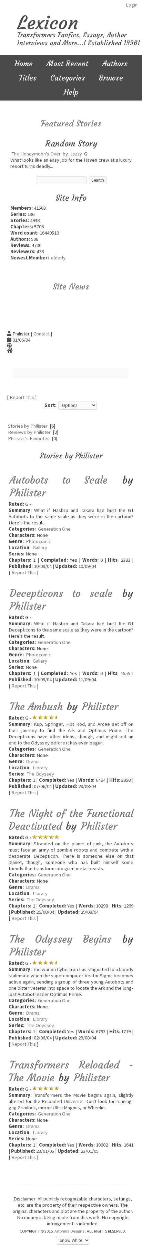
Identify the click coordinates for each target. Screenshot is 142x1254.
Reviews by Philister (29, 432)
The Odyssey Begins (60, 939)
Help (71, 92)
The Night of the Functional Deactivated (71, 820)
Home (23, 63)
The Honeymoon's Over (36, 154)
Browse (111, 78)
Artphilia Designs (69, 1231)
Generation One (54, 529)
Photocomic (38, 541)
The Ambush (36, 706)
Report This (22, 397)
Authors (115, 63)
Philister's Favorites (29, 438)
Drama (33, 761)
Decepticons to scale (61, 593)
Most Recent (67, 63)
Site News (71, 287)
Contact (41, 334)
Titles (28, 78)
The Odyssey (40, 774)
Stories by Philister (28, 426)
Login (132, 5)
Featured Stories (71, 123)
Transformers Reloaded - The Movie (71, 1071)
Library (40, 767)
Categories (67, 78)
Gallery (40, 547)
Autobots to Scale (59, 480)
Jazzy (76, 154)
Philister (28, 492)
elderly (58, 258)
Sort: (50, 405)
